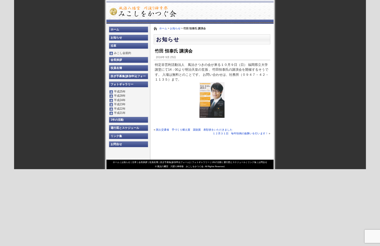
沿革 (113, 45)
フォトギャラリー (122, 84)
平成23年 (120, 104)
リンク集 (116, 136)
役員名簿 (116, 68)
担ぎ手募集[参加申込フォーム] (128, 77)
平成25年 (120, 91)
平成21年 (120, 113)
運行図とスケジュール (125, 127)
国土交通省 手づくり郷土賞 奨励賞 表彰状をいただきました (194, 129)
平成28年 (120, 95)
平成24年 (120, 100)
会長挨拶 (116, 59)
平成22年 (120, 108)
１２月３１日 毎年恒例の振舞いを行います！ (240, 133)
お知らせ (175, 28)
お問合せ (116, 144)
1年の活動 (117, 119)
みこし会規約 (122, 53)
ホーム (163, 28)
